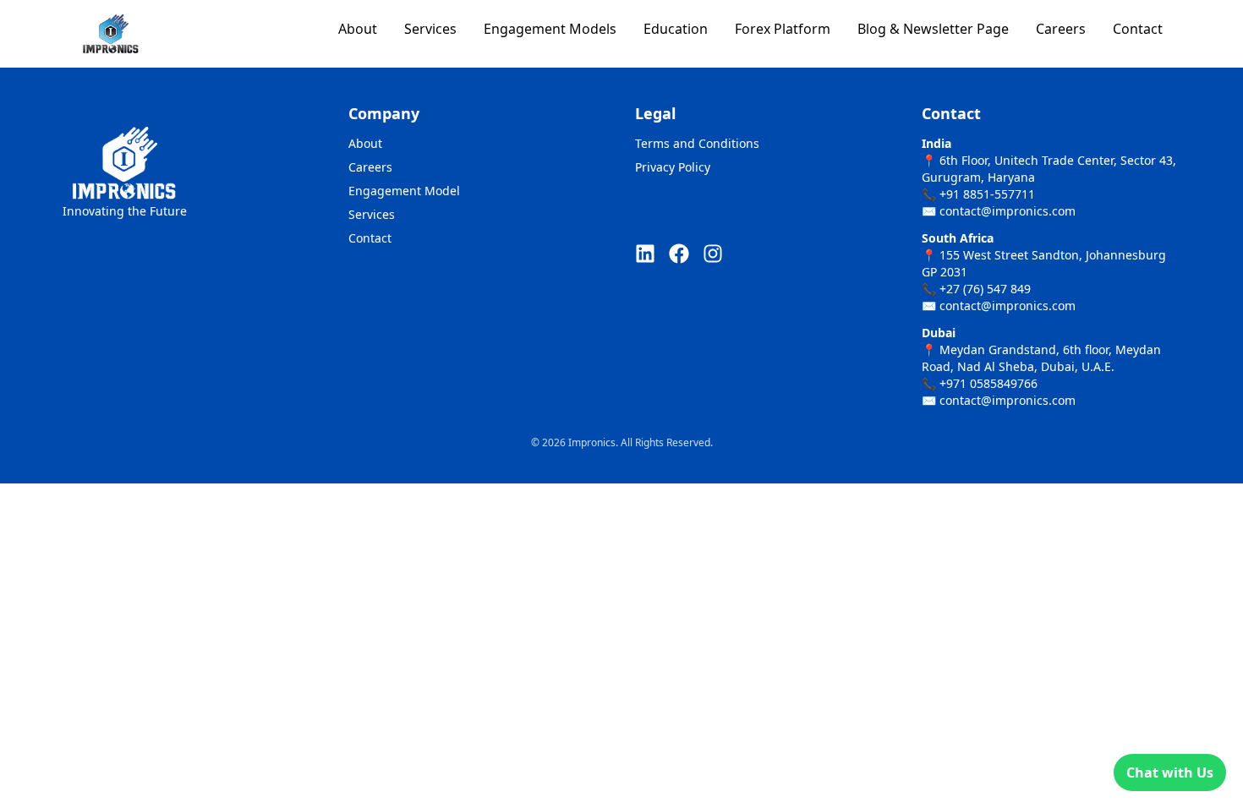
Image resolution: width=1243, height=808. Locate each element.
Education (675, 28)
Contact (1138, 28)
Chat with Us (1169, 772)
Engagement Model (404, 191)
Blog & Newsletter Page (933, 28)
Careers (1061, 28)
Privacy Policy (672, 167)
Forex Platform (782, 28)
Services (430, 28)
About (357, 28)
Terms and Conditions (697, 143)
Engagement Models (550, 28)
